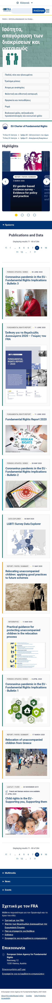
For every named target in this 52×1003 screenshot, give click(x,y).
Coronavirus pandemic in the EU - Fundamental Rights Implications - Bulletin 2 (26, 472)
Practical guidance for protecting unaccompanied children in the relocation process (23, 631)
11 (17, 252)
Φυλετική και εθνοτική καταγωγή (21, 94)
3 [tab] (28, 215)
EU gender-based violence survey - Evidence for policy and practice (25, 191)
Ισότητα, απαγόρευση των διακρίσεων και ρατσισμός (28, 19)
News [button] (7, 881)
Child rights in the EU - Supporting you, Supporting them (26, 800)
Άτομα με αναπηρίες (15, 87)
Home (4, 19)
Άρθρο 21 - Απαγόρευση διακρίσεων (34, 138)
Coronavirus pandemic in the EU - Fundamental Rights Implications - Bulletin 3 (26, 280)
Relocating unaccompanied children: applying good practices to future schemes (26, 574)
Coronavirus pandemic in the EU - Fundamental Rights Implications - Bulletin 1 (26, 687)
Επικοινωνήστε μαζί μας (14, 969)
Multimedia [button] (10, 873)
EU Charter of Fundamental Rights (29, 126)
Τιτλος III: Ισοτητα (10, 135)
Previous (5, 181)
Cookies (29, 996)
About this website (8, 996)
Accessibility (5, 998)
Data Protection (40, 996)
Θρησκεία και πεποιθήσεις (18, 100)
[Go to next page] (30, 252)
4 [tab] (34, 215)
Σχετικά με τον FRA (14, 920)
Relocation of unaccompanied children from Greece (24, 741)
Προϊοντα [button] (9, 225)
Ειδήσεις (9, 934)
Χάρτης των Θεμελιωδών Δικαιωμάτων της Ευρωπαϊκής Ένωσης (26, 926)
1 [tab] (16, 215)
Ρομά (7, 106)
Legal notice (19, 996)
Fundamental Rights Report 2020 (26, 419)
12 (22, 252)
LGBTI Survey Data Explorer (24, 523)
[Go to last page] (35, 252)
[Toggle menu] (47, 11)
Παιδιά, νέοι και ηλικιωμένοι (19, 75)
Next (46, 181)
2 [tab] (22, 215)
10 (46, 248)
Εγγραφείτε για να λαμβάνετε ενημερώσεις (26, 938)
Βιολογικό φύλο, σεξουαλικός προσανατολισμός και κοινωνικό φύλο (23, 114)
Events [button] (8, 890)
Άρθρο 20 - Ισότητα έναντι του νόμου (35, 135)
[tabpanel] (26, 181)
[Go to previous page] (11, 248)
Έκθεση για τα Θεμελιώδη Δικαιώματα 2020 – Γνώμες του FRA (25, 336)
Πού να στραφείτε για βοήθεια (19, 931)
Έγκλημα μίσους (12, 81)
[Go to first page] (6, 248)
